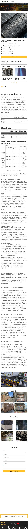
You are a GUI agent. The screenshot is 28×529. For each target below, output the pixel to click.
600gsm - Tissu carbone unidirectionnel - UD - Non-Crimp (23, 9)
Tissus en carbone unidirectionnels (16, 9)
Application (3, 524)
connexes (4, 9)
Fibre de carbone (9, 9)
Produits (3, 522)
